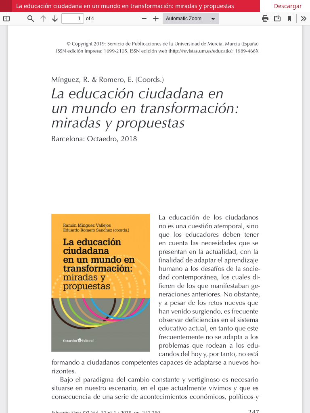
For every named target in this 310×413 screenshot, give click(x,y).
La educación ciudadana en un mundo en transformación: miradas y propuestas (125, 6)
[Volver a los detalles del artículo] (6, 6)
